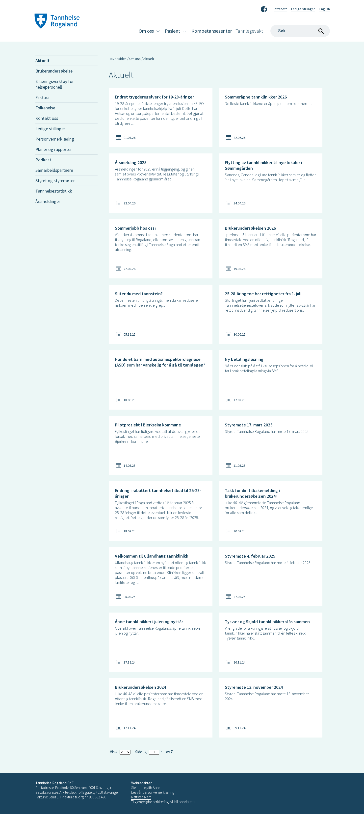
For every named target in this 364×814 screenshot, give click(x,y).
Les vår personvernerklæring (152, 792)
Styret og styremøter (55, 180)
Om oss (146, 31)
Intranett (280, 9)
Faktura (42, 97)
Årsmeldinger (47, 201)
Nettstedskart (141, 797)
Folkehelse (45, 108)
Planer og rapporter (53, 149)
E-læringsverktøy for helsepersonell (54, 84)
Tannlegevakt (249, 31)
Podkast (43, 160)
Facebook (264, 8)
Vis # (113, 751)
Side (138, 751)
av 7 (169, 751)
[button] (161, 751)
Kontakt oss (46, 118)
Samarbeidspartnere (54, 170)
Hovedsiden (118, 58)
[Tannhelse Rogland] (57, 21)
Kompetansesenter (211, 31)
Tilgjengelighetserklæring (150, 801)
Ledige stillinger (303, 9)
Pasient (172, 31)
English (324, 9)
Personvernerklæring (54, 139)
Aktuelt (42, 60)
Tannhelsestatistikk (53, 191)
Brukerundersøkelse (54, 71)
